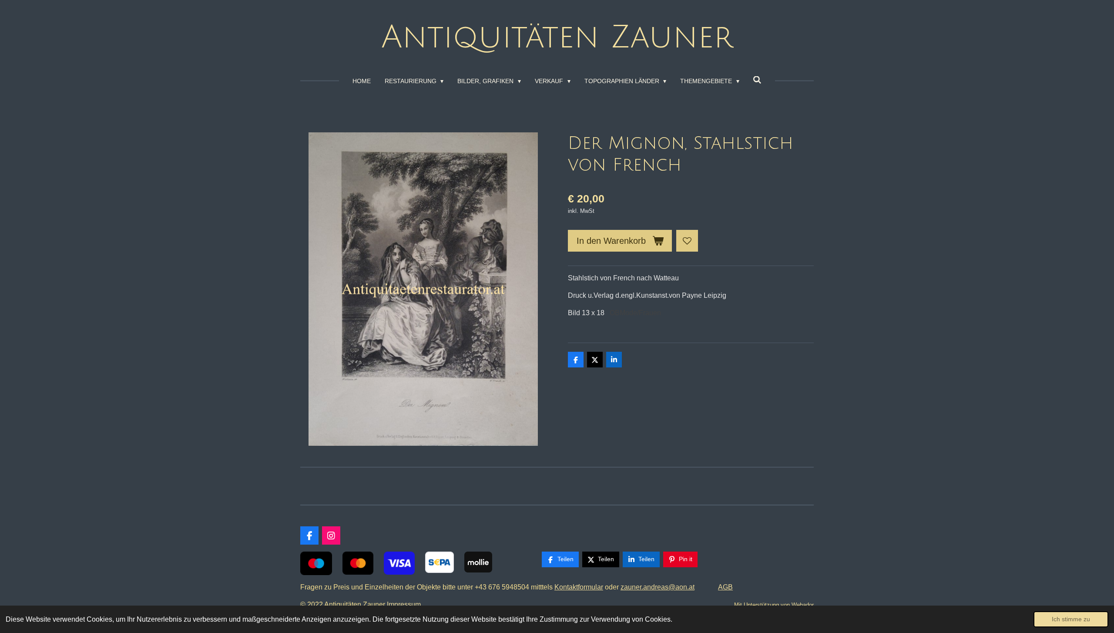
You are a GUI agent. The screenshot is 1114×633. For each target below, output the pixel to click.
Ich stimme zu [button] (1071, 619)
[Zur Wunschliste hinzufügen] (687, 241)
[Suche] (757, 80)
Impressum (405, 604)
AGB (725, 587)
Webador (803, 605)
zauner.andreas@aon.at (658, 587)
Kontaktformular (578, 587)
